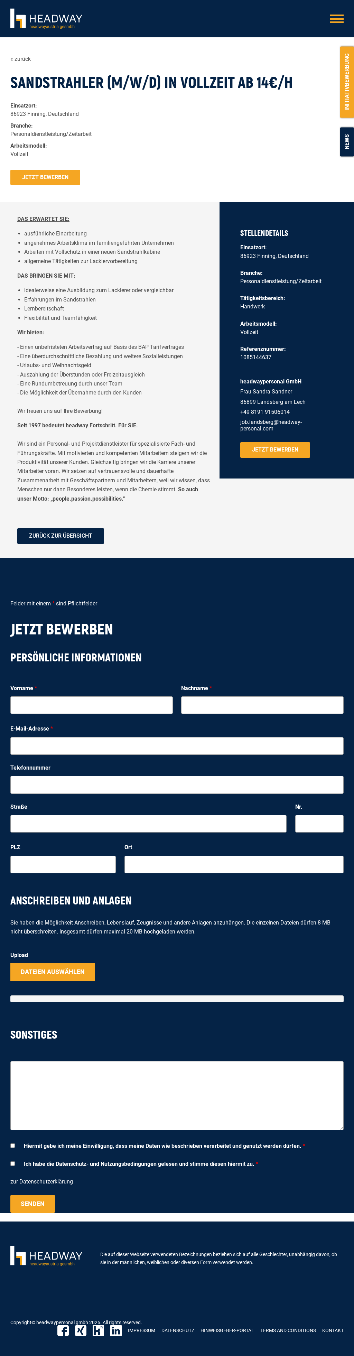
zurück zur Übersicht (60, 535)
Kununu (98, 1330)
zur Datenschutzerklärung (41, 1181)
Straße (18, 807)
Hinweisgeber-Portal (227, 1330)
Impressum (141, 1330)
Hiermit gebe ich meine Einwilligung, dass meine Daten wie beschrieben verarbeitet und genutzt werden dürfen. (164, 1146)
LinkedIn (116, 1330)
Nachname (196, 688)
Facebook (63, 1330)
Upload (19, 955)
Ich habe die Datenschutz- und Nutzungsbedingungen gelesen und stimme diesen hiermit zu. (141, 1164)
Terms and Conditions (288, 1330)
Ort (128, 847)
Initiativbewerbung (347, 82)
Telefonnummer (30, 767)
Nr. (298, 807)
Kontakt (333, 1330)
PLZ (15, 847)
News (347, 141)
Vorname (23, 688)
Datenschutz (177, 1330)
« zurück (20, 59)
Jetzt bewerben (45, 177)
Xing (80, 1330)
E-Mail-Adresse (31, 728)
